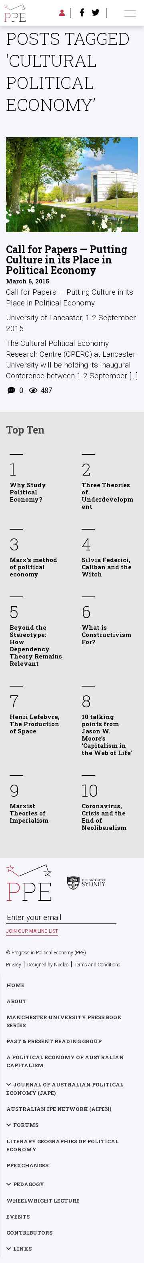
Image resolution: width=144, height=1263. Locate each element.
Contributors (29, 1232)
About (16, 1001)
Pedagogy (28, 1184)
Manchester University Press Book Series (64, 1021)
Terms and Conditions (97, 965)
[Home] (15, 13)
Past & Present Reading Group (54, 1041)
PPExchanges (27, 1165)
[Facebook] (82, 13)
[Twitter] (95, 13)
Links (22, 1248)
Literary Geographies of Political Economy (62, 1145)
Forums (25, 1124)
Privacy (13, 965)
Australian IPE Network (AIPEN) (58, 1108)
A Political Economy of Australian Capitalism (65, 1061)
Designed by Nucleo (47, 965)
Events (18, 1216)
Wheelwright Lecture (43, 1200)
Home (15, 985)
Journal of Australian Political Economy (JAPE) (65, 1088)
